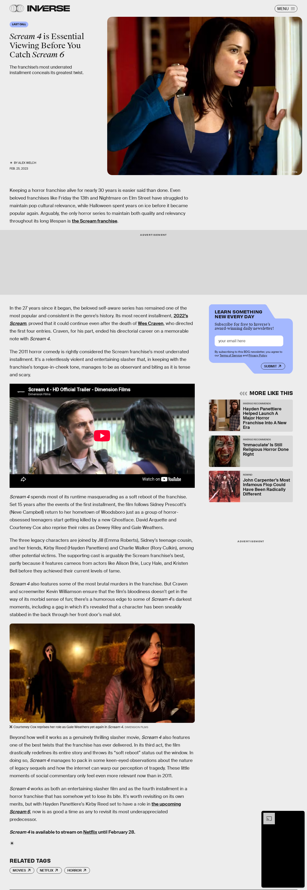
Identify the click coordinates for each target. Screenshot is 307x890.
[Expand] (267, 815)
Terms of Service (231, 355)
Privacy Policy (257, 355)
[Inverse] (48, 8)
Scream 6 (20, 812)
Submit (270, 366)
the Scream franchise (94, 221)
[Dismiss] (299, 815)
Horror (74, 870)
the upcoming (166, 804)
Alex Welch (27, 163)
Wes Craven (150, 323)
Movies (19, 870)
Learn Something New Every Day (238, 313)
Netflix (90, 832)
